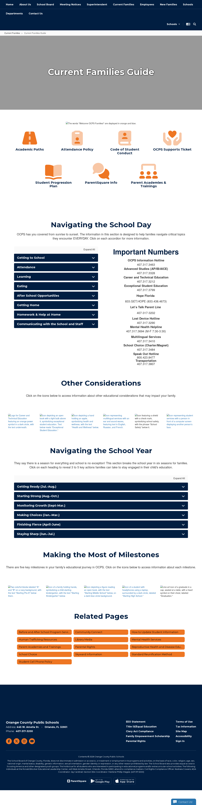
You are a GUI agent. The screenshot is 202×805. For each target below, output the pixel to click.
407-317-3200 (24, 731)
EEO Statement (135, 721)
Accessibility (184, 736)
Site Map (181, 731)
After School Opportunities (38, 295)
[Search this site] (194, 24)
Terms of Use (184, 721)
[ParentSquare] (76, 781)
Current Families (12, 33)
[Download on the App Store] (125, 781)
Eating (22, 286)
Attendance (26, 267)
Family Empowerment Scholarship (148, 736)
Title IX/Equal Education (141, 726)
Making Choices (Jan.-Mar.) (38, 515)
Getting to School (31, 258)
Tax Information (186, 726)
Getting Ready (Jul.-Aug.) (36, 486)
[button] (173, 24)
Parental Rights (136, 741)
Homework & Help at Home (39, 314)
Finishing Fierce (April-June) (38, 524)
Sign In (180, 741)
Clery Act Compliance (140, 731)
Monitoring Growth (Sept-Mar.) (41, 505)
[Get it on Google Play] (100, 781)
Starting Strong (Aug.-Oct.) (38, 496)
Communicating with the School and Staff (50, 324)
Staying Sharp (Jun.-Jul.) (36, 534)
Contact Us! (185, 802)
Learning (24, 276)
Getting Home (28, 305)
